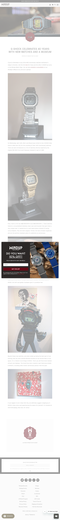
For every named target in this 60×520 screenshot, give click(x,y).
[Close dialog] (56, 243)
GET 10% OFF (16, 269)
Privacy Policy (21, 273)
